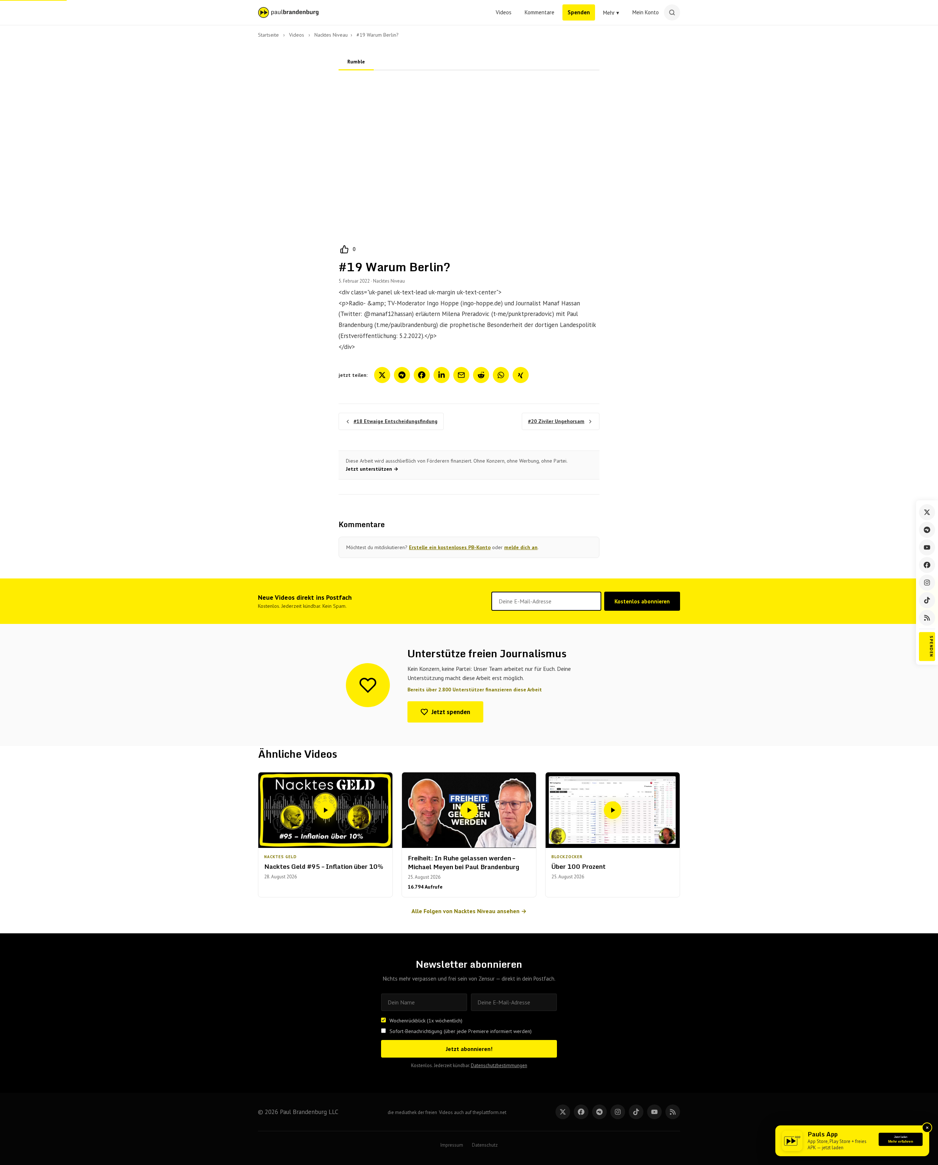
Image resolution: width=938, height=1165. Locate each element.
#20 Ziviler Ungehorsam (556, 421)
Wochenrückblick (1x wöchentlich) (425, 1020)
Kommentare (539, 12)
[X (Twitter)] (927, 512)
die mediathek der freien (412, 1112)
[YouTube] (927, 547)
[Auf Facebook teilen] (422, 375)
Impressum (451, 1145)
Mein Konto (645, 12)
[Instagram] (927, 582)
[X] (562, 1112)
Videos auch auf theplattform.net (472, 1112)
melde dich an (521, 547)
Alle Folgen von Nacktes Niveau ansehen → (469, 911)
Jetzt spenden (451, 712)
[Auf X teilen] (382, 375)
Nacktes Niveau (331, 35)
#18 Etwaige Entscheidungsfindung (395, 421)
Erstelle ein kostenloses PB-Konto (450, 547)
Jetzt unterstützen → (372, 469)
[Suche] (672, 12)
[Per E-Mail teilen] (461, 375)
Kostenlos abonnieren (642, 601)
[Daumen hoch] (344, 249)
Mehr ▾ (611, 12)
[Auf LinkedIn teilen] (441, 375)
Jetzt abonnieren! (469, 1048)
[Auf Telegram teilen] (402, 375)
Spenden (579, 12)
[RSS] (927, 618)
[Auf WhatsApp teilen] (501, 375)
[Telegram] (927, 530)
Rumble (356, 61)
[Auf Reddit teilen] (481, 375)
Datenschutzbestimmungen (499, 1065)
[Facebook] (927, 565)
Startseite (268, 35)
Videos (504, 12)
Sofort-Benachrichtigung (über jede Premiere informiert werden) (460, 1031)
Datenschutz (485, 1145)
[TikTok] (927, 600)
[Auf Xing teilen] (521, 375)
